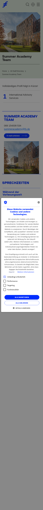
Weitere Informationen (25, 272)
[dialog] (21, 255)
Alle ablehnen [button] (22, 303)
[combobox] (38, 202)
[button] (21, 308)
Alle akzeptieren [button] (22, 297)
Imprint (11, 272)
